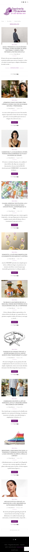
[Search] (27, 2)
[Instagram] (21, 2)
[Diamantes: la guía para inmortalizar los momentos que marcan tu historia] (14, 241)
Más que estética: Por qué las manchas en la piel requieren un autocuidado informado (14, 503)
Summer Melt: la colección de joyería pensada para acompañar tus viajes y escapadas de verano (14, 153)
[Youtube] (23, 2)
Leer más (14, 122)
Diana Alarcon (17, 54)
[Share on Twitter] (14, 74)
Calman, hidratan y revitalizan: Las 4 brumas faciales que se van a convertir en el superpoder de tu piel (14, 206)
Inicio (6, 544)
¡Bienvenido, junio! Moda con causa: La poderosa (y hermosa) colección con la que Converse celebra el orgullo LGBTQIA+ (14, 453)
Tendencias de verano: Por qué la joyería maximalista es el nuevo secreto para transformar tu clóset (14, 353)
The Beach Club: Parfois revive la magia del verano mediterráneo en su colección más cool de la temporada (14, 304)
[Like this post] (11, 74)
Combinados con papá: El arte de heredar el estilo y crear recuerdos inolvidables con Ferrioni (14, 402)
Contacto (22, 544)
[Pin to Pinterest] (16, 74)
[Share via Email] (17, 74)
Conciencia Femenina (20, 547)
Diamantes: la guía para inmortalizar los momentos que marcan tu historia (15, 255)
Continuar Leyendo (14, 68)
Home (2, 21)
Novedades (9, 21)
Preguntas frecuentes (13, 544)
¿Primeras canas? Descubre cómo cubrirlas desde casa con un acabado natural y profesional (14, 104)
